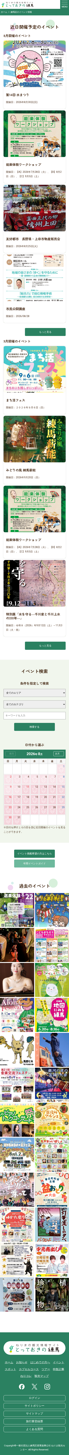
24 (19, 807)
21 (54, 797)
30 (10, 817)
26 (36, 807)
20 (45, 797)
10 (19, 787)
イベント (58, 1362)
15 (63, 787)
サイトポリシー (34, 1406)
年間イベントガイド (34, 863)
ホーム (9, 1362)
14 (54, 787)
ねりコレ (26, 1376)
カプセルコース (29, 1369)
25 (27, 807)
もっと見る (45, 332)
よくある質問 (34, 1429)
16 (10, 797)
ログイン (34, 1398)
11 (27, 787)
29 (63, 807)
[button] (58, 753)
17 (19, 797)
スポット (10, 1369)
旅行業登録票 (34, 1421)
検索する (34, 727)
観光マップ (41, 1376)
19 (36, 797)
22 (63, 797)
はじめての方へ (40, 1362)
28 (54, 807)
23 (10, 807)
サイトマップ (34, 1413)
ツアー (46, 1369)
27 (45, 807)
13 (45, 787)
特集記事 (58, 1369)
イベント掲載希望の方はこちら (34, 853)
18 (27, 797)
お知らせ (21, 1362)
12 (36, 787)
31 (19, 817)
